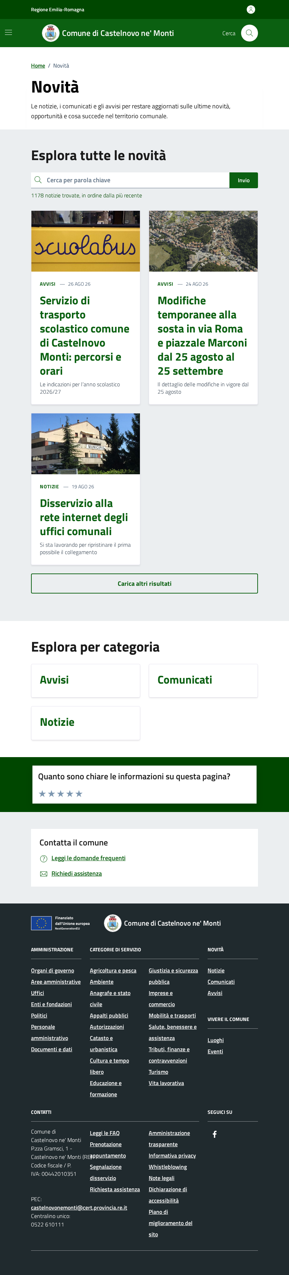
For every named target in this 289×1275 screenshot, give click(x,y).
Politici (39, 1015)
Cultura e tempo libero (109, 1066)
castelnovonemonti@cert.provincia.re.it (79, 1207)
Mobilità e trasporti (172, 1015)
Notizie (216, 970)
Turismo (158, 1071)
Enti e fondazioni (51, 1004)
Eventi (215, 1051)
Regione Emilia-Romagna (57, 9)
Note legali (161, 1178)
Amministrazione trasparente (169, 1138)
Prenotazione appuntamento (108, 1150)
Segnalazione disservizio (106, 1172)
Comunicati (221, 981)
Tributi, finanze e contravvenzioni (169, 1055)
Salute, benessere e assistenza (173, 1032)
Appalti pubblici (109, 1015)
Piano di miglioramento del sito (170, 1222)
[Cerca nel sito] (249, 33)
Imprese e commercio (162, 998)
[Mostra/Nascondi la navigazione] (8, 32)
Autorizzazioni (107, 1026)
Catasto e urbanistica (103, 1043)
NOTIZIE (49, 486)
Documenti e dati (51, 1049)
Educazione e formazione (106, 1088)
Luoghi (216, 1040)
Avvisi (215, 993)
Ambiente (101, 981)
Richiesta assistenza (115, 1189)
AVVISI (48, 283)
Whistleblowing (168, 1166)
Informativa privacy (172, 1155)
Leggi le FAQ (105, 1133)
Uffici (37, 993)
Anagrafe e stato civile (110, 998)
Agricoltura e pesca (113, 970)
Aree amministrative (56, 981)
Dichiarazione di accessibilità (168, 1195)
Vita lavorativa (166, 1083)
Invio (244, 180)
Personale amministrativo (49, 1032)
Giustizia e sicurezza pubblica (173, 976)
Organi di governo (52, 970)
